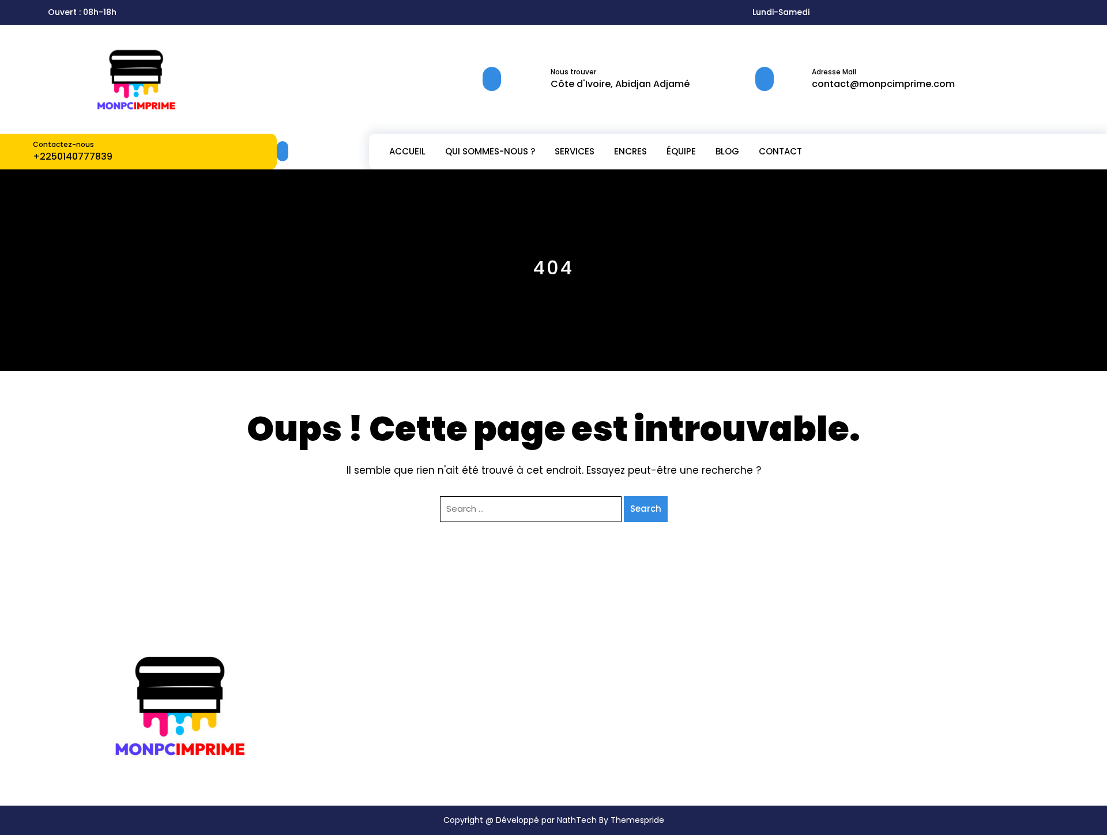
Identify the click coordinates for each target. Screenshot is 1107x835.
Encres (630, 151)
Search (645, 508)
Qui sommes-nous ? (490, 151)
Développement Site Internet (614, 716)
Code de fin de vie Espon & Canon (624, 664)
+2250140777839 (72, 156)
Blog (727, 151)
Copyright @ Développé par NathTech (520, 820)
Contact (780, 151)
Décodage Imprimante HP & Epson (625, 682)
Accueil (407, 151)
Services (574, 151)
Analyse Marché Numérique (612, 698)
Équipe (681, 151)
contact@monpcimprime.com (883, 83)
